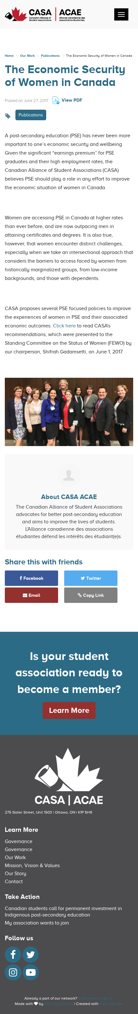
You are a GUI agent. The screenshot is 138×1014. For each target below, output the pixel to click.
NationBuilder (111, 1003)
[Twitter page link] (30, 956)
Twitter (93, 578)
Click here (64, 326)
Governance (18, 841)
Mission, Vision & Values (32, 865)
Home (9, 55)
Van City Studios (58, 1003)
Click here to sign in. (96, 998)
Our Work (27, 55)
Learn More (69, 710)
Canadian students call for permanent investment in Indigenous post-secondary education (63, 912)
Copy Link (93, 595)
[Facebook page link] (13, 956)
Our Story (15, 873)
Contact (14, 881)
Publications (50, 55)
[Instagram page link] (13, 974)
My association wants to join (37, 923)
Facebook (33, 578)
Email (33, 595)
